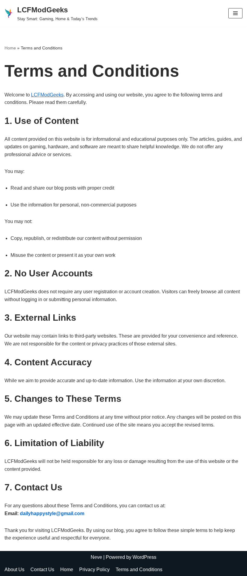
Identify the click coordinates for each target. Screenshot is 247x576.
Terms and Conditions (139, 569)
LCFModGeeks (47, 94)
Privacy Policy (94, 569)
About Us (14, 569)
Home (10, 48)
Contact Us (42, 569)
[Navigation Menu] (235, 13)
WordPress (144, 557)
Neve (96, 557)
